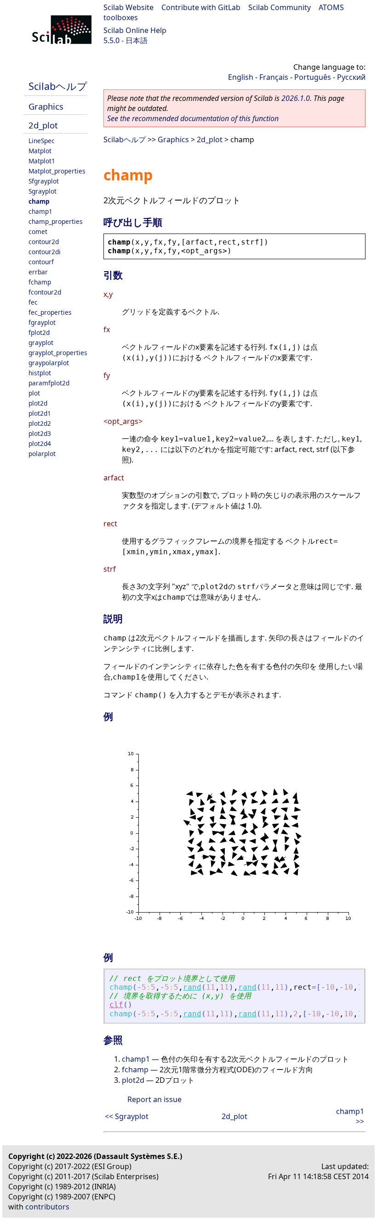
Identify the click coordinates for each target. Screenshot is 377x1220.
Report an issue (154, 1099)
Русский (351, 77)
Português (312, 77)
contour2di (45, 251)
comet (38, 231)
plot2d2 (40, 423)
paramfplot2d (49, 383)
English (240, 77)
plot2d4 (40, 443)
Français (273, 77)
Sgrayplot (43, 191)
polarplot (42, 453)
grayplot (41, 342)
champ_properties (56, 221)
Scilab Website (128, 7)
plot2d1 (40, 413)
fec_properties (50, 312)
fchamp (40, 282)
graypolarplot (49, 362)
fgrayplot (42, 322)
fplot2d (39, 332)
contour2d (44, 241)
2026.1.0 (295, 98)
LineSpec (42, 140)
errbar (38, 271)
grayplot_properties (58, 352)
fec (33, 302)
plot (34, 393)
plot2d (38, 403)
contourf (41, 261)
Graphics (46, 106)
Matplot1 (42, 160)
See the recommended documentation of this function (193, 118)
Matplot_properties (57, 171)
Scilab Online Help (134, 30)
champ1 (40, 211)
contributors (47, 1207)
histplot (40, 372)
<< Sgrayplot (127, 1116)
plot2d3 (40, 433)
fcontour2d (45, 292)
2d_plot (43, 125)
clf (116, 1004)
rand (192, 987)
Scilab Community (279, 7)
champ (39, 201)
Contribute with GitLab (200, 7)
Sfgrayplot (44, 181)
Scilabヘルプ (58, 86)
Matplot (40, 150)
